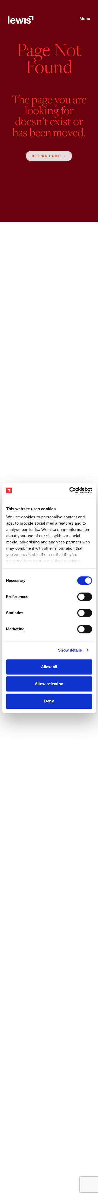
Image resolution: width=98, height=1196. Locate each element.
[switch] (84, 597)
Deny (49, 701)
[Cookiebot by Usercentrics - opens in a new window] (70, 490)
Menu (84, 18)
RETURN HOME (46, 156)
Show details (70, 650)
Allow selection (49, 684)
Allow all (49, 667)
